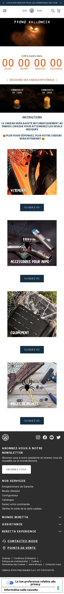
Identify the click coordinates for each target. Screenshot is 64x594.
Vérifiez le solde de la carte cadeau (22, 509)
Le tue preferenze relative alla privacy (35, 583)
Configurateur (10, 495)
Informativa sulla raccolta (21, 589)
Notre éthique (35, 564)
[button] (58, 11)
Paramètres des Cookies (13, 564)
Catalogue (8, 500)
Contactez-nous (53, 564)
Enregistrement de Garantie (17, 487)
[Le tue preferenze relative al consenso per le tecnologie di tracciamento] (58, 588)
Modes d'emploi (11, 491)
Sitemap (6, 558)
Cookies (35, 561)
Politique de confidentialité (15, 561)
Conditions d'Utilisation (25, 558)
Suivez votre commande (16, 504)
